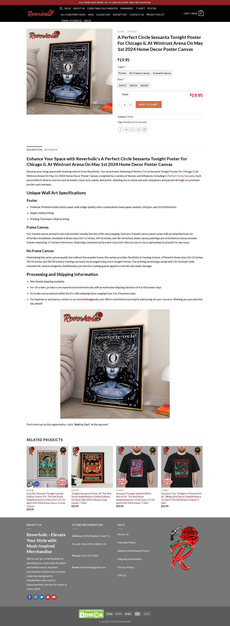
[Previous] (26, 481)
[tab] (34, 149)
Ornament (126, 8)
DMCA (87, 20)
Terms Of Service (71, 20)
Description (34, 149)
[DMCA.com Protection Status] (91, 613)
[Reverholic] (41, 13)
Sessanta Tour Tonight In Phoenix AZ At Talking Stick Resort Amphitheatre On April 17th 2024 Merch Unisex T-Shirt (181, 498)
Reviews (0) (50, 149)
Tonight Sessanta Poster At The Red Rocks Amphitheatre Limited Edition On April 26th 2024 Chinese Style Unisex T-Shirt (91, 498)
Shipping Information (130, 558)
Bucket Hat (120, 14)
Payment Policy (127, 542)
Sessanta (142, 122)
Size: (121, 79)
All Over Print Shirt (73, 14)
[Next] (202, 481)
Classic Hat (103, 14)
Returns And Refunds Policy (133, 550)
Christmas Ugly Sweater (102, 8)
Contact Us (136, 14)
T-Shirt (140, 8)
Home (121, 31)
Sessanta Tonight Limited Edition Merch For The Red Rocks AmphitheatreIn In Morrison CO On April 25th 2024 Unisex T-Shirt (135, 498)
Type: (122, 66)
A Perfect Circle (130, 122)
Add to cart (148, 104)
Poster (151, 8)
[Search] (61, 8)
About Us (79, 8)
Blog (68, 8)
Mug (91, 14)
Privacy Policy (155, 14)
